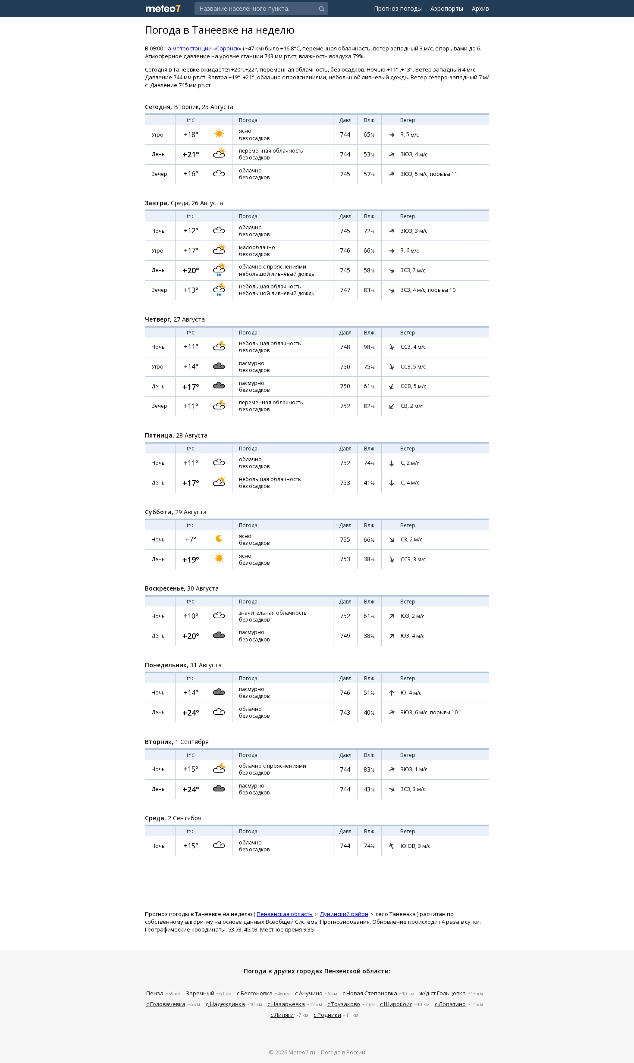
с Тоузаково (343, 1004)
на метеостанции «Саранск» (203, 48)
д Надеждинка (225, 1004)
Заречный (200, 993)
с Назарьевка (286, 1004)
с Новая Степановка (369, 993)
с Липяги (282, 1015)
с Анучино (309, 993)
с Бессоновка (255, 993)
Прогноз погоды (398, 8)
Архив (480, 8)
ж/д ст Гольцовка (443, 993)
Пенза (154, 993)
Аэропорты (446, 8)
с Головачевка (165, 1004)
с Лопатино (450, 1004)
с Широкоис (396, 1004)
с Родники (327, 1015)
